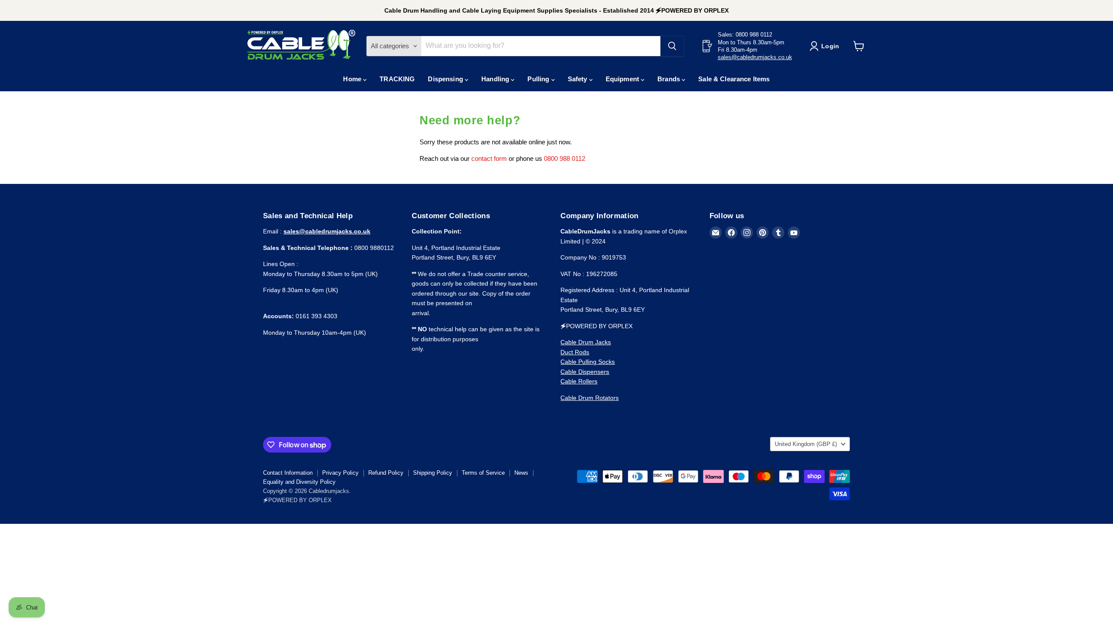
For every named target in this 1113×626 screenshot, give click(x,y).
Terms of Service (483, 473)
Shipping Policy (432, 473)
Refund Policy (385, 473)
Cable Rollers (578, 381)
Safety (578, 79)
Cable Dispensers (584, 371)
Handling (496, 79)
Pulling (539, 79)
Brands (669, 79)
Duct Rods (574, 352)
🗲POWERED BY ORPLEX (297, 500)
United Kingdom (806, 444)
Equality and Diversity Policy (299, 482)
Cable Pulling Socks (587, 361)
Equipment (623, 79)
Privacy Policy (340, 473)
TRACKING (397, 79)
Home (353, 79)
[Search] (672, 46)
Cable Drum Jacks (585, 342)
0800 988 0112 (564, 158)
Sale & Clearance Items (734, 79)
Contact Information (288, 473)
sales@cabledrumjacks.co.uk (755, 57)
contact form (489, 158)
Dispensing (446, 79)
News (521, 473)
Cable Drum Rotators (589, 397)
